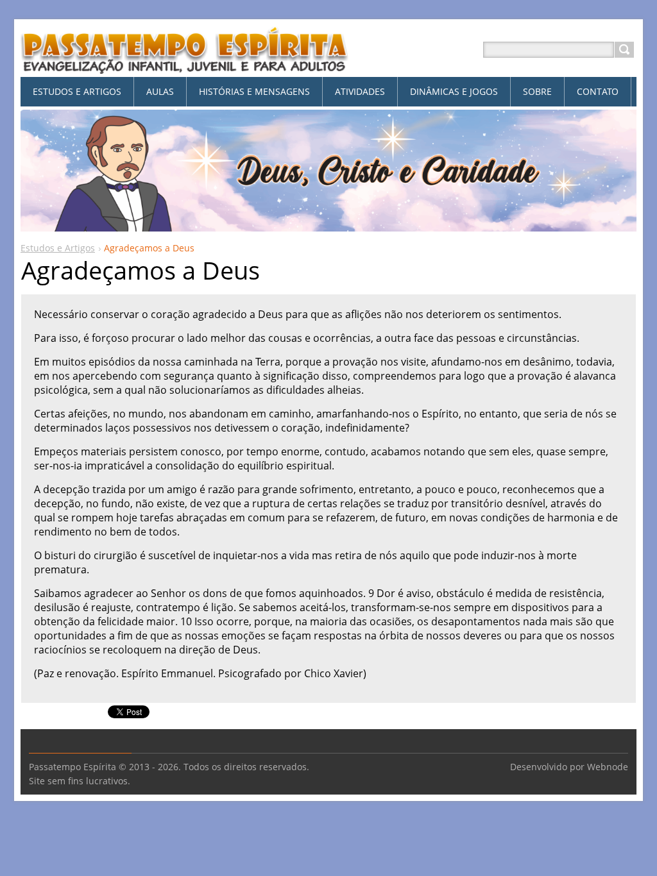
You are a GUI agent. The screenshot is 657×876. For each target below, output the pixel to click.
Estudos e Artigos (58, 248)
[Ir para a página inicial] (185, 65)
